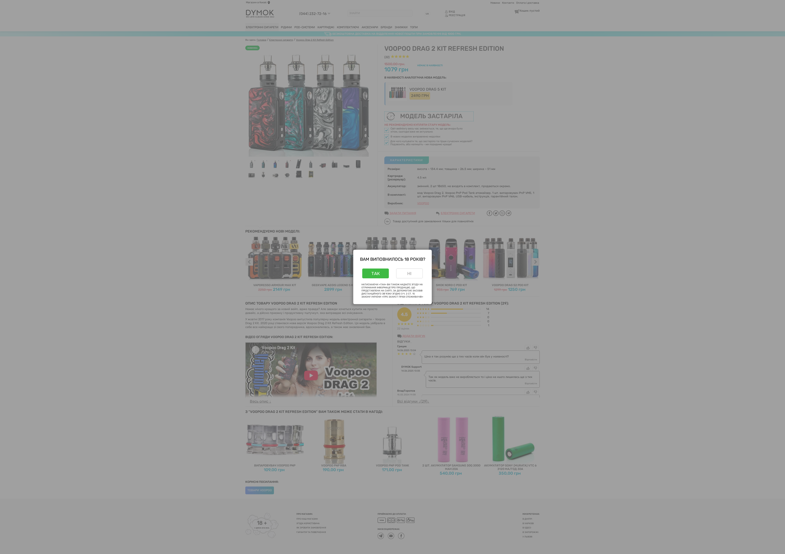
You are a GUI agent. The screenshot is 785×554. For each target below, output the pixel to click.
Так (375, 273)
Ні (409, 273)
